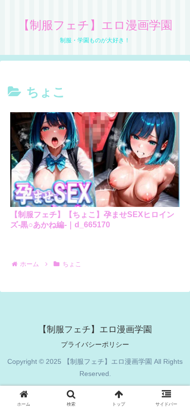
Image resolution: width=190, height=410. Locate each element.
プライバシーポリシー (95, 344)
